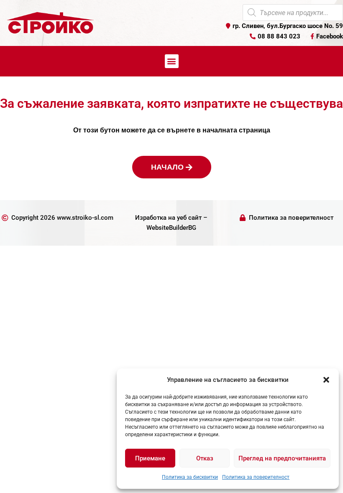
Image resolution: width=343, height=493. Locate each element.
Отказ (204, 458)
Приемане (150, 458)
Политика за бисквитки (190, 477)
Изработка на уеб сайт (168, 217)
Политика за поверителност (255, 477)
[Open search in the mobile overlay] (293, 12)
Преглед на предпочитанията (282, 458)
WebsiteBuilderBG (171, 227)
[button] (326, 380)
